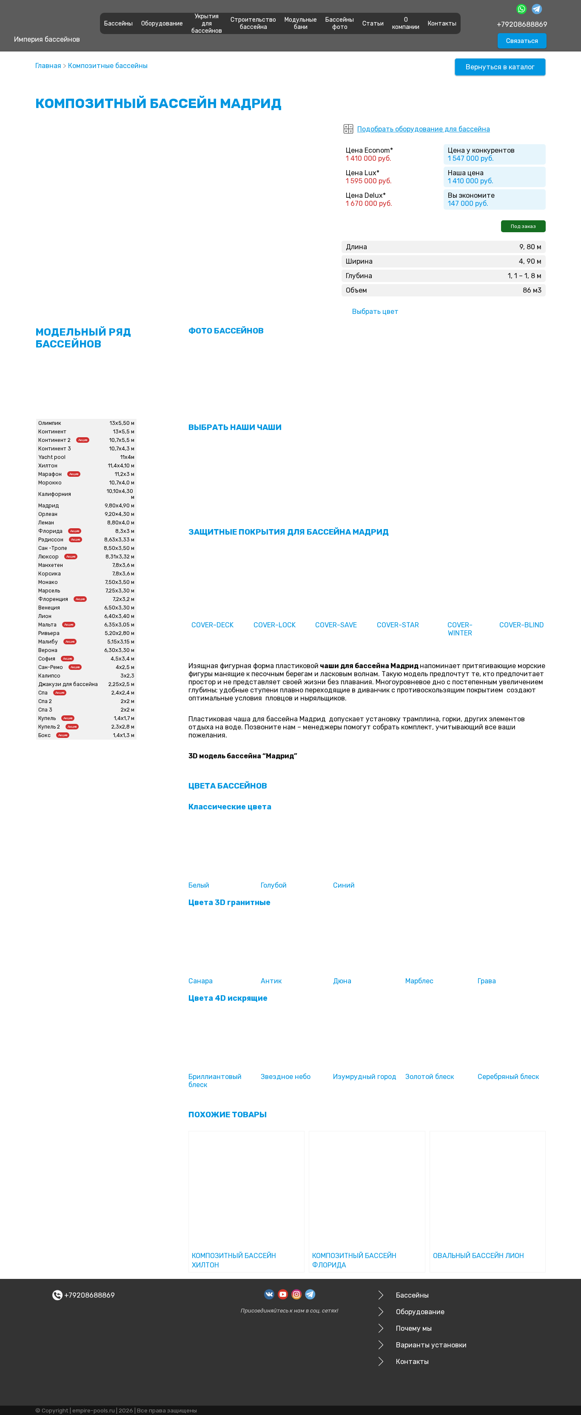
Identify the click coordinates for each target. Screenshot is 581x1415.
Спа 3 (45, 710)
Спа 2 (45, 701)
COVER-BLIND (521, 625)
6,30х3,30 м (119, 650)
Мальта (47, 625)
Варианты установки (431, 1345)
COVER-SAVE (336, 625)
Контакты (442, 23)
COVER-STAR (398, 625)
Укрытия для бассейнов (206, 23)
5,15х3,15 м (120, 642)
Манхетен (50, 565)
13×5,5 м (123, 432)
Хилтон (47, 466)
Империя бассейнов (47, 39)
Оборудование (162, 23)
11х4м (127, 457)
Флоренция (53, 599)
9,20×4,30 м (119, 514)
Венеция (49, 608)
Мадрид (48, 506)
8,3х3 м (124, 531)
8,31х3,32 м (119, 557)
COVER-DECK (212, 625)
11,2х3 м (124, 474)
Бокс (44, 735)
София (46, 659)
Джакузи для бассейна (68, 684)
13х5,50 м (122, 423)
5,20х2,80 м (119, 633)
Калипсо (49, 676)
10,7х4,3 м (121, 449)
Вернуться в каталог (500, 67)
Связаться (522, 41)
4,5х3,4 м (122, 659)
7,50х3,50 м (119, 582)
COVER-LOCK (274, 625)
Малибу (48, 642)
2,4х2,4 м (122, 693)
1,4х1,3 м (123, 735)
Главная (48, 66)
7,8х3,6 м (123, 565)
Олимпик (49, 423)
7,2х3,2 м (123, 599)
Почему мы (414, 1328)
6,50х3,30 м (119, 608)
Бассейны (118, 23)
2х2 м (127, 701)
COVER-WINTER (460, 629)
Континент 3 (54, 449)
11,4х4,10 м (121, 466)
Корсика (49, 574)
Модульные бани (301, 23)
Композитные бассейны (108, 66)
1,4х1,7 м (124, 718)
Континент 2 (54, 440)
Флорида (50, 531)
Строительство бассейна (253, 23)
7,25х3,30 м (119, 591)
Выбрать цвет (375, 311)
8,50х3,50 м (119, 548)
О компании (405, 23)
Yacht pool (52, 457)
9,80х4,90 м (119, 506)
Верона (47, 650)
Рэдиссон (50, 540)
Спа (43, 693)
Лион (44, 616)
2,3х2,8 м (122, 727)
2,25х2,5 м (121, 684)
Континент (52, 432)
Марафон (50, 474)
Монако (48, 582)
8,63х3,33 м (119, 540)
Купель (47, 718)
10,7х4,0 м (121, 483)
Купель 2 (49, 727)
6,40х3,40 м (119, 616)
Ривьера (49, 633)
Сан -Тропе (52, 548)
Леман (46, 523)
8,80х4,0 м (120, 523)
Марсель (49, 591)
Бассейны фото (339, 23)
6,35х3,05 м (119, 625)
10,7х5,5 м (121, 440)
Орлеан (47, 514)
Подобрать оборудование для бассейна (423, 129)
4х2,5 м (125, 667)
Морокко (50, 483)
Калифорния (54, 494)
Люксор (48, 557)
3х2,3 (127, 676)
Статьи (373, 23)
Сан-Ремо (50, 667)
